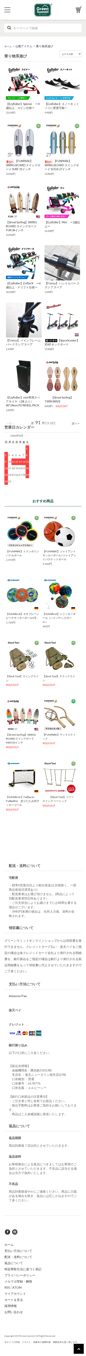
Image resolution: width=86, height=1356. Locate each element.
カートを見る (13, 1300)
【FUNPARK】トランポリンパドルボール (22, 553)
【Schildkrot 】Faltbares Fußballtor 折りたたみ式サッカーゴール (22, 801)
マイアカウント (15, 1293)
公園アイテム (23, 46)
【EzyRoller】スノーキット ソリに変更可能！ (62, 106)
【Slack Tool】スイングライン (22, 678)
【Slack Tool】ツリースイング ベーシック (58, 799)
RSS (7, 1287)
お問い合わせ (13, 1312)
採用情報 (10, 1306)
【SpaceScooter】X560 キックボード (62, 342)
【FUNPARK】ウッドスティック (59, 736)
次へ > (75, 423)
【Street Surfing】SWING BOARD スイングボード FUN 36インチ (21, 226)
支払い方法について (18, 1251)
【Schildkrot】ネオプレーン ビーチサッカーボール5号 (22, 615)
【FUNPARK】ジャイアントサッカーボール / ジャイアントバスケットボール (59, 555)
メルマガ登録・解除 (18, 1281)
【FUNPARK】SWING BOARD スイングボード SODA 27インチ (62, 165)
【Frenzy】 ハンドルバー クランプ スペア (62, 285)
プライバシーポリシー (19, 1275)
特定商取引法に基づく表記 (22, 1269)
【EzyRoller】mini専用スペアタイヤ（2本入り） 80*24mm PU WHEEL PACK (23, 401)
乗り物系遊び (44, 46)
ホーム (8, 46)
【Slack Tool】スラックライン (59, 678)
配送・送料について (18, 1257)
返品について (13, 1263)
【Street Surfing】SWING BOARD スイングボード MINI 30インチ (21, 738)
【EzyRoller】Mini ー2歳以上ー (62, 224)
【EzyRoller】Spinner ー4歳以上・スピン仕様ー (22, 106)
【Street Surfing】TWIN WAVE (59, 399)
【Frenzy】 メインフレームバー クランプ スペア (23, 342)
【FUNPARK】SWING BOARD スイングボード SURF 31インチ (23, 165)
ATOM (17, 1287)
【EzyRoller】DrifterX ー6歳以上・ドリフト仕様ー (23, 285)
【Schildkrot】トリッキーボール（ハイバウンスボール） (59, 617)
